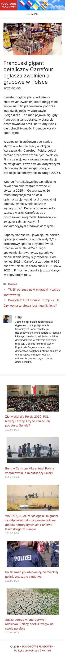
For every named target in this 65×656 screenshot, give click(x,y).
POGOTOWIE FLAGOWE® (37, 646)
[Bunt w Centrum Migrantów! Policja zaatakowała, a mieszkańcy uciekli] (33, 461)
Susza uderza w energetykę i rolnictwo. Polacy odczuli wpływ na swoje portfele (29, 624)
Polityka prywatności (27, 650)
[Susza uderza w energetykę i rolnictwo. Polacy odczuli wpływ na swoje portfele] (33, 612)
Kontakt (46, 650)
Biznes (12, 284)
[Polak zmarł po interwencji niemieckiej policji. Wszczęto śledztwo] (33, 565)
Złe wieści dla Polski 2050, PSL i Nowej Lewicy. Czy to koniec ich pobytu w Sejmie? (27, 421)
